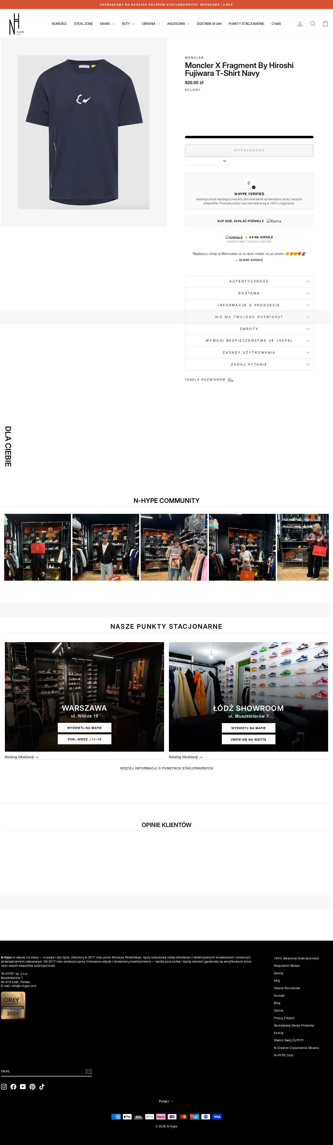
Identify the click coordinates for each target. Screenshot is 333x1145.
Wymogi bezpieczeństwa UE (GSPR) (249, 340)
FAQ (277, 980)
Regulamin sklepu (287, 965)
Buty (126, 23)
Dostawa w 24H (209, 23)
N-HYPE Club (283, 1055)
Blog (277, 1003)
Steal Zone (83, 23)
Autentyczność (249, 281)
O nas (276, 23)
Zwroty (278, 973)
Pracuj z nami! (284, 1018)
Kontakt (279, 995)
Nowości (59, 23)
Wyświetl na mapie (84, 728)
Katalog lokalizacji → (21, 757)
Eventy (279, 1033)
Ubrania (149, 23)
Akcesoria (176, 23)
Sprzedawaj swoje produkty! (294, 1025)
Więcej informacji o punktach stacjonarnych (166, 768)
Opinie (278, 1010)
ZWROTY (249, 329)
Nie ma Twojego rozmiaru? (249, 317)
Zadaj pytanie (249, 364)
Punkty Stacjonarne (246, 23)
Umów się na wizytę (248, 739)
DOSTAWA (249, 293)
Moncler (194, 58)
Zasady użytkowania (249, 352)
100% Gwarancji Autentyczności (296, 958)
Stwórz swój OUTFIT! (289, 1040)
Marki (105, 23)
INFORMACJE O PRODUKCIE (249, 305)
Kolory (193, 90)
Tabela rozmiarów (287, 988)
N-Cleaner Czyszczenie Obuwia (296, 1047)
